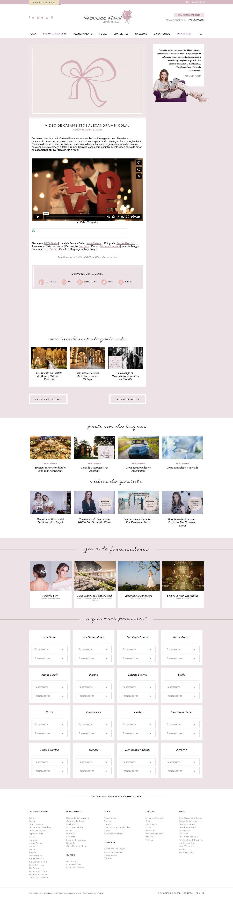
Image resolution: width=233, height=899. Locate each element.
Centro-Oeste (36, 824)
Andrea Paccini (125, 243)
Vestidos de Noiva (113, 833)
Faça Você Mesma (188, 836)
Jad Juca (84, 246)
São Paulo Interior (38, 874)
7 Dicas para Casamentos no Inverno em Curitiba (126, 376)
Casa (148, 821)
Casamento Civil (75, 821)
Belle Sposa (50, 249)
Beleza (107, 821)
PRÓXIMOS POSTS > (128, 399)
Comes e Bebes (187, 824)
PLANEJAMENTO (83, 34)
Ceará (32, 821)
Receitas (150, 836)
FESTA (103, 34)
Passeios (150, 830)
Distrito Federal (37, 830)
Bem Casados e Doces (190, 818)
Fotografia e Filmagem (191, 840)
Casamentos (41, 649)
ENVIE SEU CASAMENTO (189, 15)
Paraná (32, 852)
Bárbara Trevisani (110, 246)
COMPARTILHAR (90, 282)
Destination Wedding (40, 827)
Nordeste (34, 846)
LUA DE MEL (121, 34)
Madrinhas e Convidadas (117, 827)
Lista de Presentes (76, 840)
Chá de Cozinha (74, 827)
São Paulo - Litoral (38, 871)
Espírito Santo (36, 833)
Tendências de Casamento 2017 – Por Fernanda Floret (94, 520)
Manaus (33, 840)
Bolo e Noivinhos (188, 821)
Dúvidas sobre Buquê (50, 522)
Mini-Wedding (186, 846)
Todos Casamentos (39, 877)
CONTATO (188, 893)
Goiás (32, 836)
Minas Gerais (36, 843)
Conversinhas (73, 864)
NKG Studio (50, 243)
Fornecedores (42, 658)
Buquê (107, 824)
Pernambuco (35, 855)
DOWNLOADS (184, 34)
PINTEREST (129, 282)
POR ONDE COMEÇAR (55, 34)
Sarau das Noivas (75, 867)
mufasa (100, 893)
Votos (115, 257)
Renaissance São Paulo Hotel (94, 595)
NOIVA (32, 34)
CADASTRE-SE (198, 2)
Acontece (71, 861)
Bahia (32, 818)
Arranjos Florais (154, 818)
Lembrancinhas (187, 843)
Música (182, 849)
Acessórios (110, 818)
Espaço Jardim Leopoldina (183, 595)
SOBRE (177, 893)
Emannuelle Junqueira (138, 595)
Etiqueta (70, 836)
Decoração (151, 824)
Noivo (107, 830)
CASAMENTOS (162, 34)
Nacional (108, 858)
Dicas (69, 830)
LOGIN (188, 2)
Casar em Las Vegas (114, 848)
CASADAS (141, 34)
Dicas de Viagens (113, 852)
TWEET (110, 282)
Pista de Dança (186, 852)
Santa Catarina (36, 865)
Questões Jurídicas (76, 846)
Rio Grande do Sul (38, 861)
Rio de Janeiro (36, 858)
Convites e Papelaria (190, 827)
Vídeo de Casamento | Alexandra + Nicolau (87, 125)
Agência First (51, 595)
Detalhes (183, 833)
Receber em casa (154, 833)
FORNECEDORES (196, 20)
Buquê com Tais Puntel (50, 519)
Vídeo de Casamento (103, 257)
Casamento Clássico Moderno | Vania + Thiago (87, 376)
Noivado (70, 843)
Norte (32, 849)
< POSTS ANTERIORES (48, 399)
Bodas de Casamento (77, 818)
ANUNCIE (200, 893)
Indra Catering (94, 243)
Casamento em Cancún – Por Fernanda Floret (138, 520)
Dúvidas (70, 833)
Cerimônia (72, 824)
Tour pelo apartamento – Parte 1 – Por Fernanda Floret (182, 522)
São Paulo (34, 868)
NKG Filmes (89, 257)
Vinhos (149, 840)
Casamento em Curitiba (73, 257)
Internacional (111, 855)
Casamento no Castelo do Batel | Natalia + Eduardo (49, 376)
